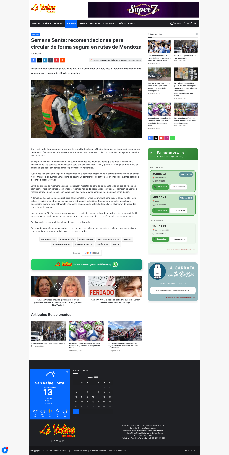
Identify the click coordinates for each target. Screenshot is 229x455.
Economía (59, 23)
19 (87, 402)
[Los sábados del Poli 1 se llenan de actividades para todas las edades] (186, 109)
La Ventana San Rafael (79, 451)
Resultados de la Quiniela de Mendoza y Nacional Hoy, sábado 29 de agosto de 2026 (85, 345)
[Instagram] (60, 440)
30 (110, 407)
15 (104, 397)
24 (76, 407)
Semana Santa (84, 244)
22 (104, 402)
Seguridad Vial (62, 244)
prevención (87, 239)
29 (104, 407)
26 (87, 407)
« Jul (75, 418)
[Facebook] (33, 60)
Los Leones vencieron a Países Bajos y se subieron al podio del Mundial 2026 (159, 58)
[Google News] (92, 253)
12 (87, 397)
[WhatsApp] (63, 440)
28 (99, 407)
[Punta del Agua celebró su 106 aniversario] (48, 331)
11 (82, 397)
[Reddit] (62, 60)
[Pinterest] (56, 60)
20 (93, 402)
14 (98, 397)
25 (82, 407)
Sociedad (71, 23)
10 (76, 397)
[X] (39, 60)
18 (82, 402)
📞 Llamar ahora (160, 187)
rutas (128, 239)
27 (93, 407)
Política (47, 23)
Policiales (95, 23)
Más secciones (126, 23)
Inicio (37, 23)
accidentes (49, 239)
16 (110, 397)
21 (98, 402)
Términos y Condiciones (117, 451)
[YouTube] (57, 440)
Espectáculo (109, 23)
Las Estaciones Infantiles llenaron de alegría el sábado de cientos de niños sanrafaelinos (123, 345)
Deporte (83, 23)
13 (93, 397)
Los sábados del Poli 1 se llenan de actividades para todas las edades (185, 120)
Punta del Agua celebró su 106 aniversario (48, 343)
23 (110, 402)
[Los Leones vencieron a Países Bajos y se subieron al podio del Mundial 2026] (159, 46)
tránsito (103, 244)
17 (76, 402)
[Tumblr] (50, 60)
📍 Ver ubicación (178, 187)
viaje (117, 244)
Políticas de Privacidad (98, 451)
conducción (68, 239)
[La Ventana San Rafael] (43, 8)
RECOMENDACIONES (109, 239)
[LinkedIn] (45, 60)
